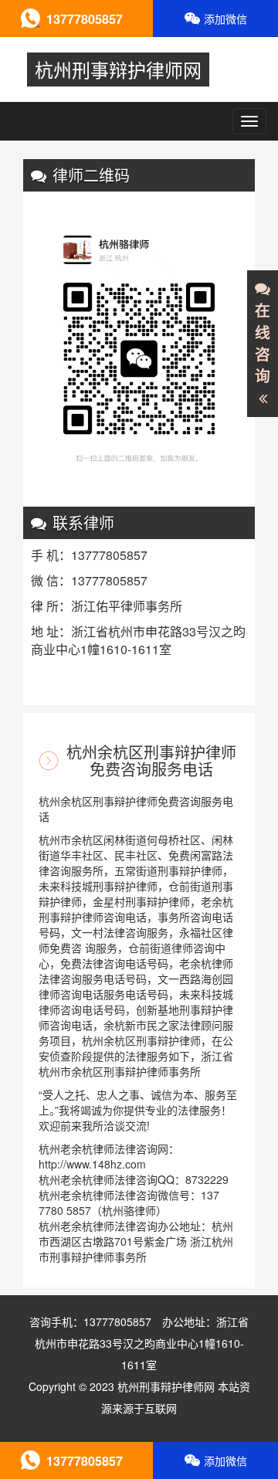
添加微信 (225, 18)
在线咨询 (262, 343)
